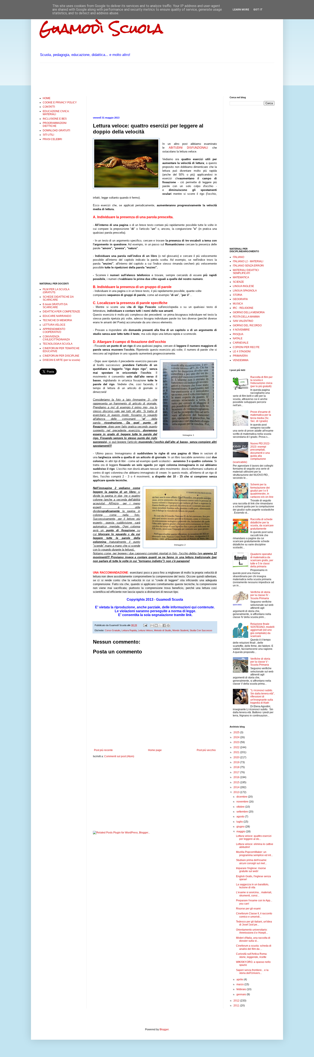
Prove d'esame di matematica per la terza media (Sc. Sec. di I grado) (260, 416)
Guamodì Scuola (101, 28)
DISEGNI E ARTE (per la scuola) (61, 360)
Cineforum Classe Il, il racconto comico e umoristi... (254, 915)
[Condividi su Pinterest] (168, 625)
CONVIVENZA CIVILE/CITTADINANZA (56, 338)
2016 (236, 777)
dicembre (242, 796)
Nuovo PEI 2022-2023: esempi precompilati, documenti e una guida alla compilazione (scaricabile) (251, 452)
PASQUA (238, 334)
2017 (236, 772)
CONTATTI (49, 106)
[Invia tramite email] (152, 625)
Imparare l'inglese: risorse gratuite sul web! (251, 870)
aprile (240, 979)
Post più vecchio (206, 750)
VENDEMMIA (240, 360)
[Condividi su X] (160, 625)
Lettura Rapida (129, 630)
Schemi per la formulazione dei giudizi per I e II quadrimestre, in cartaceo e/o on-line (261, 490)
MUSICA (238, 303)
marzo (240, 984)
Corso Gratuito (112, 630)
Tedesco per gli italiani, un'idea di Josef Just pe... (254, 923)
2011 (236, 1005)
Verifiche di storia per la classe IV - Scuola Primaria (260, 595)
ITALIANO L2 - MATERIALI (248, 261)
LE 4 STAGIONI (242, 351)
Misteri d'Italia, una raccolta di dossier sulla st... (253, 939)
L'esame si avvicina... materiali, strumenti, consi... (254, 894)
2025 (236, 732)
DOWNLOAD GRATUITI (56, 130)
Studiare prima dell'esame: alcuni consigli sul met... (251, 862)
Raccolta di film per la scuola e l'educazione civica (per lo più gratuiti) (261, 382)
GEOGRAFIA (240, 299)
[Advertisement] (117, 79)
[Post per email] (145, 625)
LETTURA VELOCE (54, 324)
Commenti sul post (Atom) (119, 756)
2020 (236, 757)
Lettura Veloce (145, 630)
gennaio (241, 994)
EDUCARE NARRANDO (57, 316)
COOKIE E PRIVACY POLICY (60, 102)
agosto (240, 816)
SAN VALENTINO (243, 320)
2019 (236, 762)
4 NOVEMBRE (241, 329)
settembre (242, 811)
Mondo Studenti (180, 630)
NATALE (237, 338)
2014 (236, 787)
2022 (236, 747)
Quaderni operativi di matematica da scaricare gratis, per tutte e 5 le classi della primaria (261, 560)
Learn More (241, 9)
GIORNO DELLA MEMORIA (249, 312)
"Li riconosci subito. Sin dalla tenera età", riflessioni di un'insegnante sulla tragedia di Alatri (262, 696)
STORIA (237, 294)
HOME (46, 98)
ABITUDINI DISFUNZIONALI (190, 147)
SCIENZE (238, 281)
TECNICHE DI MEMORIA (57, 320)
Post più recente (103, 750)
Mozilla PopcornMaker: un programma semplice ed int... (254, 853)
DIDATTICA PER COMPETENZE (61, 311)
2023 (236, 742)
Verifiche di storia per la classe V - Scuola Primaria (260, 661)
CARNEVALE (240, 342)
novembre (242, 801)
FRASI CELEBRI (52, 139)
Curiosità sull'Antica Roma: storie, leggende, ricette (251, 955)
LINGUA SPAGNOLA (245, 290)
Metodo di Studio (162, 630)
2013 (236, 792)
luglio (240, 821)
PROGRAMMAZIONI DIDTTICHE (54, 124)
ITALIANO (238, 257)
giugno (240, 826)
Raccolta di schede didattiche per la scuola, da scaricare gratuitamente (262, 524)
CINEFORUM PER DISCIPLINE (61, 355)
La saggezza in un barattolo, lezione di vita (252, 886)
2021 (236, 752)
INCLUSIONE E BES (55, 118)
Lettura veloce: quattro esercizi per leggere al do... (253, 837)
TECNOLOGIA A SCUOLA (57, 343)
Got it (258, 9)
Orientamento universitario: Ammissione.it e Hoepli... (252, 931)
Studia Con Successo (201, 630)
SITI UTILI (48, 134)
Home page (155, 750)
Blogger (164, 1029)
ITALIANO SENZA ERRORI (248, 265)
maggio (241, 831)
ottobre (240, 806)
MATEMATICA (241, 277)
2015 (236, 782)
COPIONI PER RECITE (246, 347)
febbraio (241, 989)
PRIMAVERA (240, 355)
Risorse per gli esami (248, 908)
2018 (236, 767)
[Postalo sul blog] (156, 625)
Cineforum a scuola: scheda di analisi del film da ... (253, 947)
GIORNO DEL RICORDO (247, 325)
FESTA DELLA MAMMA (246, 316)
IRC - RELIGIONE (243, 307)
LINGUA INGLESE (243, 286)
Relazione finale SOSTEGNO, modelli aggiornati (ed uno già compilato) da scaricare (262, 630)
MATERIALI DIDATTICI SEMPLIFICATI (246, 272)
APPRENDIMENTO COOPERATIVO (54, 331)
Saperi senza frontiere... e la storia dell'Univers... (252, 972)
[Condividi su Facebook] (164, 625)
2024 (236, 737)
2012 (236, 1000)
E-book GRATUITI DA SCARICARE (55, 306)
